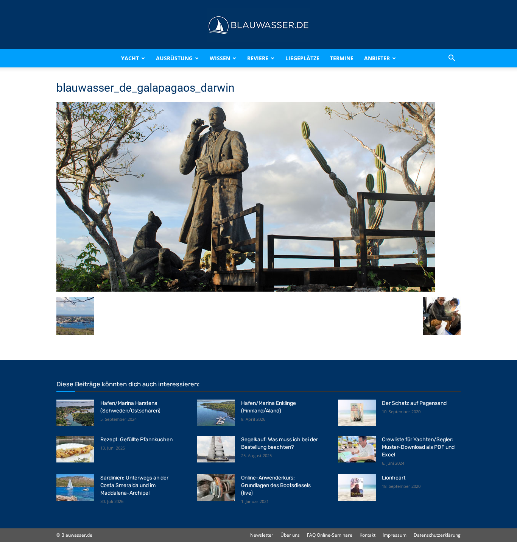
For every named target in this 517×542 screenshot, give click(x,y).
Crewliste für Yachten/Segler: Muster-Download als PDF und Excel (418, 447)
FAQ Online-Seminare (329, 535)
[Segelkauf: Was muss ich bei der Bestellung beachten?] (216, 449)
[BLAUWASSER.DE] (258, 25)
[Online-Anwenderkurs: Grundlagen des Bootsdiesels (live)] (216, 487)
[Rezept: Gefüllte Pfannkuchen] (75, 449)
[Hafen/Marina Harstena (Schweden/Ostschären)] (75, 413)
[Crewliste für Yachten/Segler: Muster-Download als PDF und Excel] (357, 449)
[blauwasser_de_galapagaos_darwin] (245, 289)
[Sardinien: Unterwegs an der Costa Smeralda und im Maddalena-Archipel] (75, 487)
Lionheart (393, 478)
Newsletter (261, 535)
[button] (451, 58)
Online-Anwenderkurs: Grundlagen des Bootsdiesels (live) (276, 485)
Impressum (394, 535)
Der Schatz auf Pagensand (414, 403)
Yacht (130, 58)
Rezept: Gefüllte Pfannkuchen (136, 439)
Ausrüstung (174, 58)
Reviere (257, 58)
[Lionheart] (357, 487)
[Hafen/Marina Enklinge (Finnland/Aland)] (216, 413)
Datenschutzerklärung (437, 535)
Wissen (220, 58)
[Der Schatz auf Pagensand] (357, 413)
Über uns (290, 535)
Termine (341, 58)
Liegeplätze (302, 58)
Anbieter (377, 58)
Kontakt (367, 535)
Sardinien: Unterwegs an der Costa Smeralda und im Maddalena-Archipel (134, 485)
